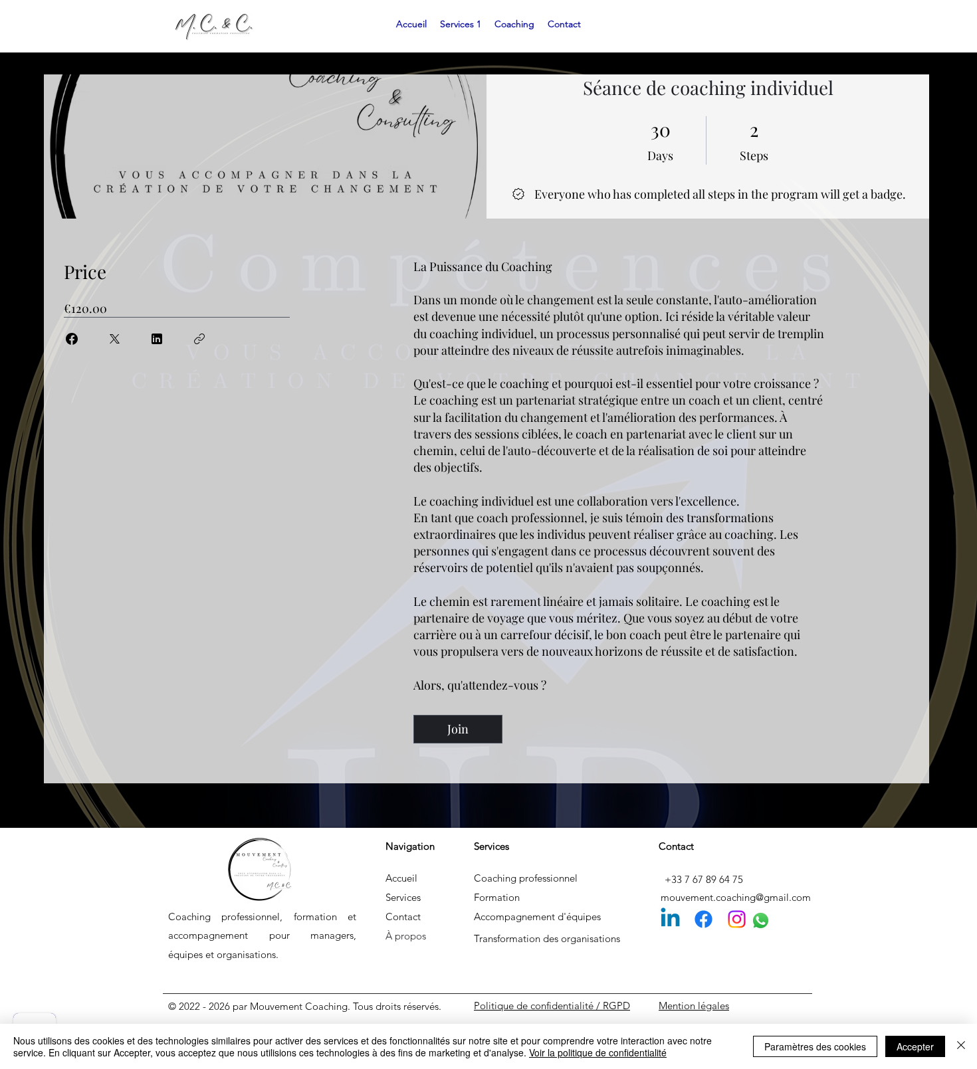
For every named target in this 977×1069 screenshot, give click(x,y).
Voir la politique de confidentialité (598, 1052)
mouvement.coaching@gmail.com (736, 897)
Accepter (915, 1046)
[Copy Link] (199, 339)
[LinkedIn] (670, 919)
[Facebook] (703, 919)
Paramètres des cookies (815, 1046)
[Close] (961, 1046)
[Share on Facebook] (72, 339)
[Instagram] (736, 919)
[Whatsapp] (760, 920)
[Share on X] (114, 339)
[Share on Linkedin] (157, 339)
